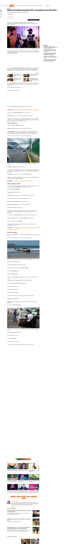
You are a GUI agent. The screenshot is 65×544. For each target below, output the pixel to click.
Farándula (29, 5)
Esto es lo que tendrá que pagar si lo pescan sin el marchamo (26, 109)
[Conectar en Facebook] (13, 507)
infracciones (18, 496)
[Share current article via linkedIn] (1, 14)
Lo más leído (18, 5)
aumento (28, 496)
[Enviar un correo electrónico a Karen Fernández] (11, 507)
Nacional (35, 5)
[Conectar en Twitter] (15, 507)
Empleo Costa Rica (39, 5)
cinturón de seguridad (33, 496)
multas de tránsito (13, 496)
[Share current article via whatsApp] (1, 16)
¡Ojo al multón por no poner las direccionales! (22, 180)
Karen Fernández (10, 16)
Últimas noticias (22, 5)
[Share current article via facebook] (1, 11)
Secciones (4, 5)
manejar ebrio (23, 498)
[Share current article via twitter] (1, 13)
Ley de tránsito (23, 496)
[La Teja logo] (12, 6)
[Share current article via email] (1, 10)
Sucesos (32, 5)
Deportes (26, 5)
